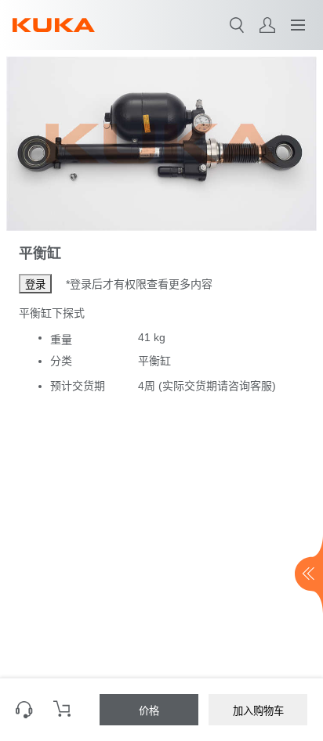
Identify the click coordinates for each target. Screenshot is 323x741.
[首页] (54, 25)
